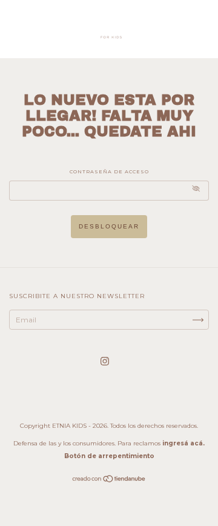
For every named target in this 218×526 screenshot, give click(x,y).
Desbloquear (109, 226)
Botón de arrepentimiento (109, 456)
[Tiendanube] (109, 480)
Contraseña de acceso (109, 171)
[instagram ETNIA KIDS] (105, 360)
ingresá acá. (183, 443)
